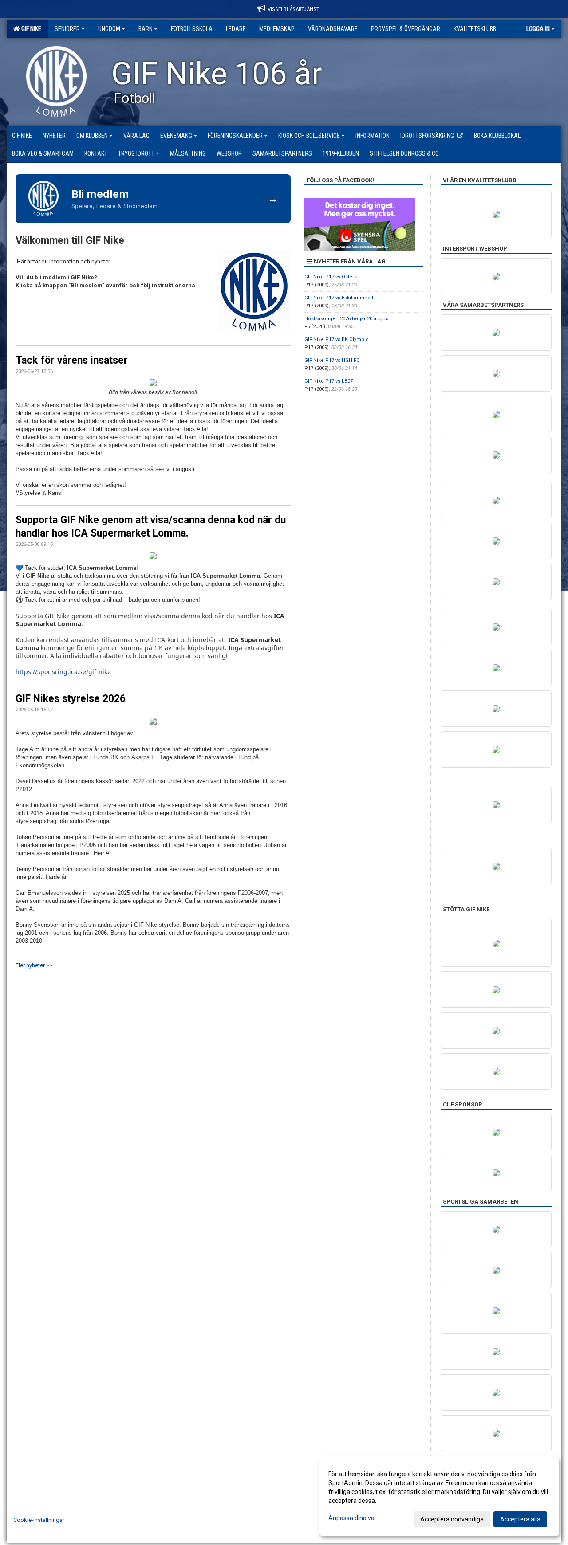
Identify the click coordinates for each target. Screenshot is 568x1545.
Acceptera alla (520, 1519)
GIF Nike (30, 28)
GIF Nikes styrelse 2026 (71, 699)
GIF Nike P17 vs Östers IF (333, 277)
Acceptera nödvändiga (452, 1519)
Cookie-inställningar (38, 1520)
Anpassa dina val (352, 1517)
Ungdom (109, 28)
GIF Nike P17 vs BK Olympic (336, 339)
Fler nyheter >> (34, 965)
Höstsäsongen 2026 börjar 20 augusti (347, 319)
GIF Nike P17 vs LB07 (328, 381)
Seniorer (67, 28)
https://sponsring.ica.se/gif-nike (63, 671)
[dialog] (439, 1496)
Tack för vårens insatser (72, 360)
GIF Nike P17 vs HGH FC (331, 360)
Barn (145, 28)
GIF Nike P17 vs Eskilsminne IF (340, 298)
